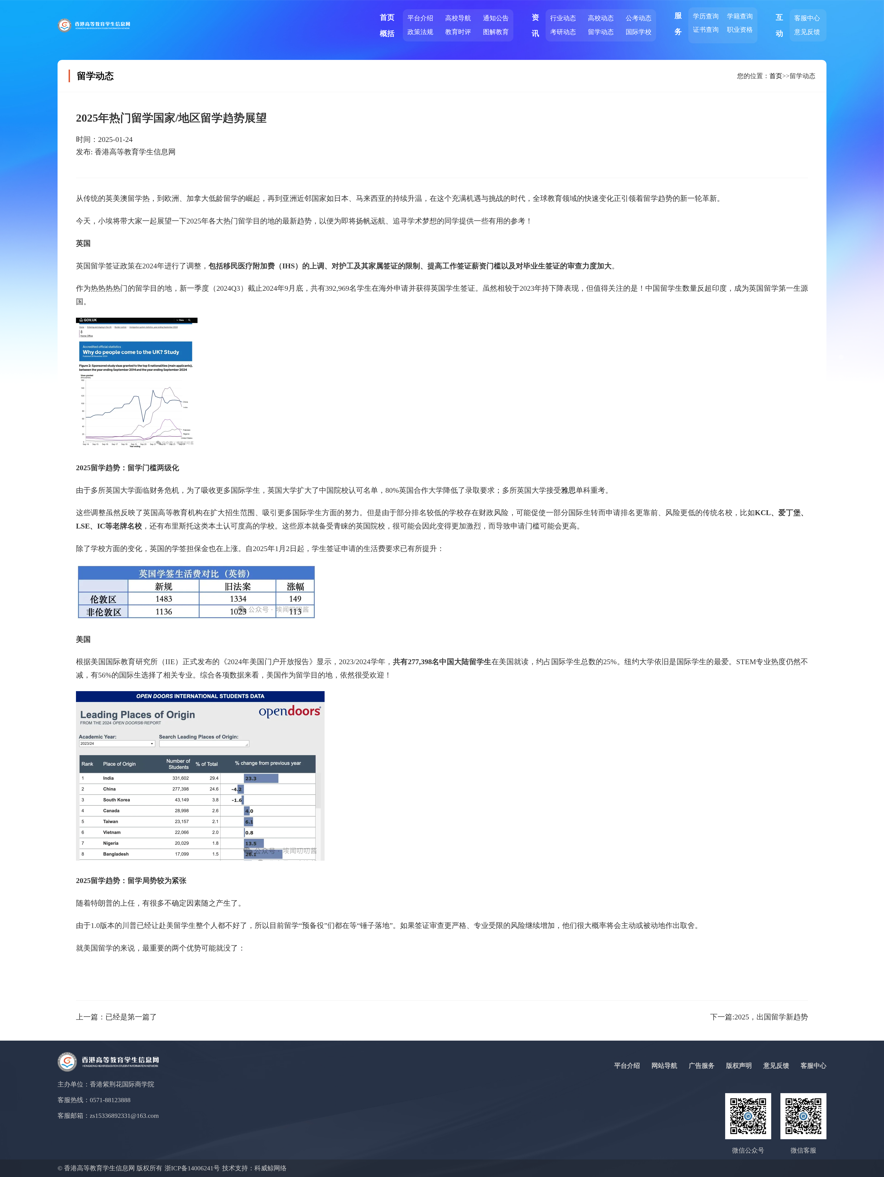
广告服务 (702, 1065)
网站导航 (664, 1065)
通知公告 (496, 18)
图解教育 (496, 31)
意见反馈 (807, 31)
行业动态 (563, 18)
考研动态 (563, 31)
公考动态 (638, 18)
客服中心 (807, 18)
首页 (775, 75)
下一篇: (759, 1017)
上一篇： (116, 1017)
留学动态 (601, 31)
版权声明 (739, 1065)
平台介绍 (420, 18)
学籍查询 (740, 16)
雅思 (568, 490)
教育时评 (458, 31)
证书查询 (706, 29)
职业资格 (740, 29)
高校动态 (601, 18)
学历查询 (706, 16)
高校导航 (458, 18)
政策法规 (420, 31)
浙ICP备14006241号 (192, 1168)
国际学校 (638, 31)
